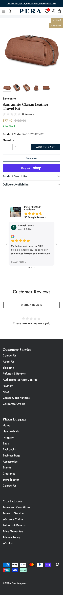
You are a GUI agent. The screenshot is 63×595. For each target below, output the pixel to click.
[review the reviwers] (12, 236)
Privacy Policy (11, 537)
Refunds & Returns (14, 373)
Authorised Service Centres (20, 380)
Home (6, 425)
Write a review (31, 305)
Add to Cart (45, 147)
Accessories (10, 462)
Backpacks (9, 449)
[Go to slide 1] (29, 267)
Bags (6, 443)
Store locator (11, 480)
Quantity (8, 140)
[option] (31, 49)
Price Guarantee (13, 531)
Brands (7, 467)
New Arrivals (11, 431)
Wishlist (8, 543)
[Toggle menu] (3, 11)
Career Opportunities (16, 398)
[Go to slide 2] (31, 267)
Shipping (8, 368)
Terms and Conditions (16, 507)
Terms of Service (13, 513)
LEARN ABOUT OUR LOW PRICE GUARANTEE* (31, 3)
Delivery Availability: (16, 184)
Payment (8, 386)
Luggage (8, 437)
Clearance (9, 474)
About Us (8, 362)
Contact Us (9, 355)
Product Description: (16, 176)
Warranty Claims (13, 519)
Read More (18, 262)
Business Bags (11, 455)
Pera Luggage (19, 583)
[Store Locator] (54, 11)
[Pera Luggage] (30, 11)
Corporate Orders (14, 404)
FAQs (6, 392)
